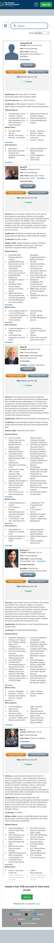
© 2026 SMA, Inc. (27, 910)
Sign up (27, 897)
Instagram (21, 919)
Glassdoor (36, 919)
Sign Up (46, 4)
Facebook (17, 914)
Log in (38, 903)
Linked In (40, 914)
